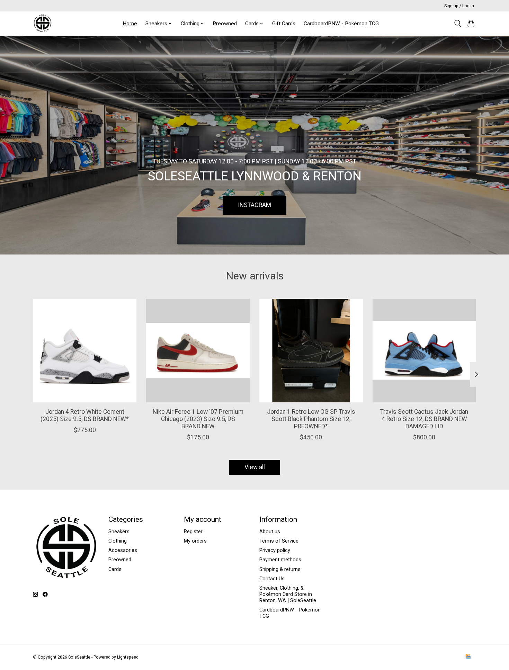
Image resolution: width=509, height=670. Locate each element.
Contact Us (272, 578)
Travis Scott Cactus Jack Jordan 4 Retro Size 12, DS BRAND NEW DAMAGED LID (424, 418)
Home (130, 23)
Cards (115, 569)
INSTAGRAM (254, 204)
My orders (195, 541)
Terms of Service (278, 541)
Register (193, 531)
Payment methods (280, 559)
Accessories (122, 550)
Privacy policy (274, 550)
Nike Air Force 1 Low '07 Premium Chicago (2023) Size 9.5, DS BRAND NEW (198, 418)
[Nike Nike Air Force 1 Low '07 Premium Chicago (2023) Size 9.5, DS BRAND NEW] (198, 350)
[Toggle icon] (458, 23)
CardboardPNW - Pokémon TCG (341, 23)
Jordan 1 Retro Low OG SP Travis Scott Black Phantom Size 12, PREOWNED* (311, 418)
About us (269, 531)
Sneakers (119, 531)
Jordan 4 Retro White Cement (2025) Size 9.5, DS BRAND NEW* (85, 415)
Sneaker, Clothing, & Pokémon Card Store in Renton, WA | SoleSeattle (287, 594)
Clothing (117, 541)
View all (254, 467)
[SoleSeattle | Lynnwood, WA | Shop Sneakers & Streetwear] (42, 23)
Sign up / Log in (459, 5)
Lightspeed (128, 657)
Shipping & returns (280, 569)
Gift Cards (283, 23)
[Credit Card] (468, 657)
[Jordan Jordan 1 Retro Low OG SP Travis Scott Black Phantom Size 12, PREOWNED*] (311, 350)
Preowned (225, 23)
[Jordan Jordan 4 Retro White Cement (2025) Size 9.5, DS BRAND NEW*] (84, 350)
